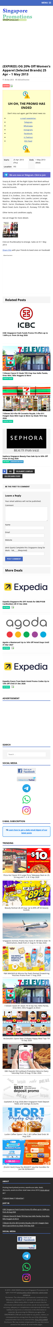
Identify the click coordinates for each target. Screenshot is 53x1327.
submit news (43, 1292)
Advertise (19, 1198)
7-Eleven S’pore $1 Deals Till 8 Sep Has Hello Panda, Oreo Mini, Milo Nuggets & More (25, 374)
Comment (9, 505)
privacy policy (22, 1292)
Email (7, 532)
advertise (35, 1292)
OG (10, 471)
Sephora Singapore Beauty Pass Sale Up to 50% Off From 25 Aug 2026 (25, 457)
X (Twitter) (28, 137)
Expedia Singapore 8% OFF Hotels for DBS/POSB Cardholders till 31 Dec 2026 (24, 602)
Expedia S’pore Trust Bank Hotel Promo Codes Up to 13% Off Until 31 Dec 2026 (26, 682)
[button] (46, 3)
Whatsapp (28, 126)
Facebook (28, 133)
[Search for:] (26, 754)
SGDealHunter (23, 79)
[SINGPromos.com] (26, 15)
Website (8, 540)
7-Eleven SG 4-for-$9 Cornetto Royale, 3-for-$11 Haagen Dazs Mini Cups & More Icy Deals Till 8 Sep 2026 (25, 415)
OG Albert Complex (24, 471)
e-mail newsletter (28, 118)
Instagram (28, 130)
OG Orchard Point (12, 476)
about (29, 1292)
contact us (26, 1295)
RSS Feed (28, 141)
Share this (7, 250)
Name (7, 524)
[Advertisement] (26, 43)
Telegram (28, 122)
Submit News (8, 1198)
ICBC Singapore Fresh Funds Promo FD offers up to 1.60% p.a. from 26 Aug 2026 (25, 334)
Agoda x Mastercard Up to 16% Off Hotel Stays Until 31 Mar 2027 (26, 643)
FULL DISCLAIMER (41, 1320)
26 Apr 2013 (9, 79)
